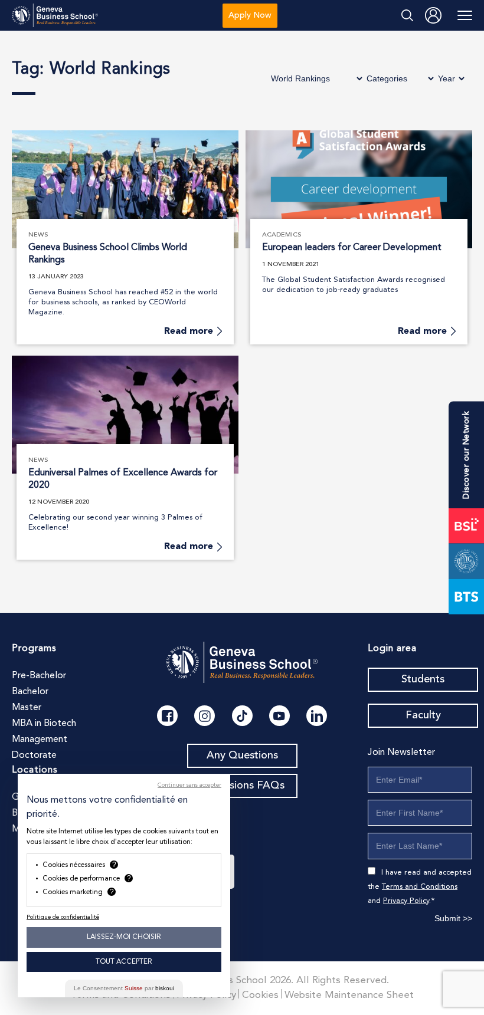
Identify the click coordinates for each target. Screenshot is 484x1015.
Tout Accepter (124, 961)
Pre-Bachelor (39, 676)
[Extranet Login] (433, 15)
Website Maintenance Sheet (349, 995)
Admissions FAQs (242, 785)
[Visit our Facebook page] (167, 715)
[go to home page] (55, 16)
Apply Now (250, 15)
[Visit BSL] (466, 525)
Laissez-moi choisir (124, 937)
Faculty (423, 715)
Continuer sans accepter (189, 785)
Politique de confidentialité (63, 917)
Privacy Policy (406, 901)
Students (422, 679)
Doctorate (34, 755)
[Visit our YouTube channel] (279, 715)
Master (26, 707)
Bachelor (30, 692)
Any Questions (242, 755)
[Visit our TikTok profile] (242, 715)
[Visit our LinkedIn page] (316, 715)
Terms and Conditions (419, 887)
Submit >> (453, 918)
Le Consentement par (124, 988)
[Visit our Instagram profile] (204, 715)
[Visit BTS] (466, 596)
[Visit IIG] (466, 561)
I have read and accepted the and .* (420, 887)
